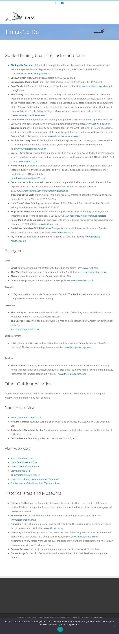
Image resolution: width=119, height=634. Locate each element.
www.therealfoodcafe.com (72, 373)
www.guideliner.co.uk (62, 232)
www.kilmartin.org (54, 528)
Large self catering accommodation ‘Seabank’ (35, 479)
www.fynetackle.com (93, 86)
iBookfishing (98, 617)
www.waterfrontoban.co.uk (92, 272)
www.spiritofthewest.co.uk (33, 115)
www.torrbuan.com (48, 224)
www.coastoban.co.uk (82, 280)
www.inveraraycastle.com (84, 536)
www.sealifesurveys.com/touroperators (85, 215)
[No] (115, 625)
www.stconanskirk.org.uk (24, 519)
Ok (60, 629)
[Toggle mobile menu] (112, 15)
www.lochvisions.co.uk (98, 123)
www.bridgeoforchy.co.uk (77, 347)
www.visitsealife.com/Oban (32, 148)
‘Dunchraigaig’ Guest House (25, 474)
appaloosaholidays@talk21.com (28, 178)
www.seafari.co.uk (27, 161)
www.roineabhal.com (22, 458)
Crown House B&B (21, 470)
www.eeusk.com (89, 267)
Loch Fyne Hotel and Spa (24, 462)
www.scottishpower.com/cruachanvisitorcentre (43, 190)
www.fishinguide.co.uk (38, 73)
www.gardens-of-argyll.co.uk (26, 417)
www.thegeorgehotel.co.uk (25, 329)
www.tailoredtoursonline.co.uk (63, 136)
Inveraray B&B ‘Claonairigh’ (25, 466)
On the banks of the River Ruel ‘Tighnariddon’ (35, 483)
